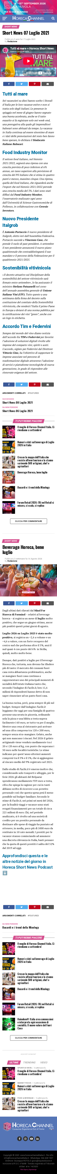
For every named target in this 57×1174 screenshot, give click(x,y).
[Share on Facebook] (9, 84)
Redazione (12, 41)
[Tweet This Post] (22, 84)
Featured (34, 393)
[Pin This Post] (35, 84)
